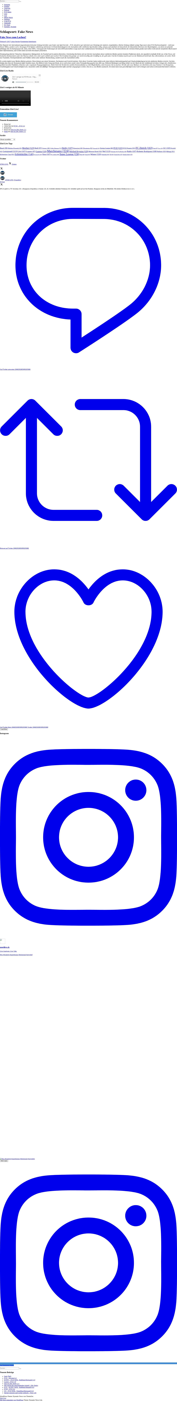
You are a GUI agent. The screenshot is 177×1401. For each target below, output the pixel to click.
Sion (46, 154)
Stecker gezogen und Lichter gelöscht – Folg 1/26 (20, 1393)
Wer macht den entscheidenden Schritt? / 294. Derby (21, 1385)
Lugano (31, 151)
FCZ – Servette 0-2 (10, 1378)
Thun (82, 154)
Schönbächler (24, 154)
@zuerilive (17, 180)
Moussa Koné (95, 151)
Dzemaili (96, 148)
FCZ (118, 148)
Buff (38, 148)
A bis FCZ (7, 21)
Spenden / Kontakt (10, 27)
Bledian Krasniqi (15, 148)
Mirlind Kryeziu (79, 151)
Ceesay (46, 148)
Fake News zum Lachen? (13, 37)
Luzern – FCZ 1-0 (10, 1382)
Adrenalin (7, 23)
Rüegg (170, 151)
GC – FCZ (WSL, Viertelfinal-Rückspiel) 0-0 (19, 1391)
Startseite (7, 5)
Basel (4, 148)
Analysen (7, 8)
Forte (155, 148)
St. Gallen (55, 154)
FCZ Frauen (129, 148)
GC (167, 148)
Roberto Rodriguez (147, 151)
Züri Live (3, 1398)
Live (22, 151)
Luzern (41, 151)
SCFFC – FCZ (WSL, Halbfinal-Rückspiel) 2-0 (19, 1380)
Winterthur (105, 154)
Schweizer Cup (7, 154)
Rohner (161, 151)
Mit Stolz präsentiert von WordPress (11, 1400)
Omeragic (114, 151)
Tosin (87, 154)
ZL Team (7, 25)
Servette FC (38, 154)
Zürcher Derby (127, 154)
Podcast (6, 10)
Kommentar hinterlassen (28, 41)
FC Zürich (144, 148)
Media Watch (8, 17)
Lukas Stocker (15, 41)
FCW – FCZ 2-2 (19, 126)
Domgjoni (78, 148)
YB (111, 154)
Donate (10, 115)
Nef (106, 151)
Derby (67, 148)
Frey (160, 148)
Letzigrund (10, 151)
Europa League (106, 148)
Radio (132, 151)
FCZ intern (7, 12)
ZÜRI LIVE (9, 180)
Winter (95, 154)
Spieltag (6, 6)
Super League (69, 154)
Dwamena (88, 148)
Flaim (6, 131)
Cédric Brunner (55, 148)
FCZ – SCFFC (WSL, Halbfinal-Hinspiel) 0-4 (19, 1387)
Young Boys (118, 154)
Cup (5, 16)
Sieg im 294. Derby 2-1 (18, 130)
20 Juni (2, 182)
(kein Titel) (7, 1376)
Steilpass (7, 19)
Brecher (28, 148)
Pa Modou (122, 151)
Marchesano (58, 151)
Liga (5, 14)
